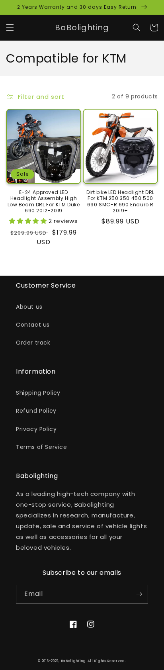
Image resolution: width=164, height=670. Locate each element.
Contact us (33, 325)
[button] (10, 27)
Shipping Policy (38, 393)
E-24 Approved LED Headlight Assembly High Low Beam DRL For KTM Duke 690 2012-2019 (44, 201)
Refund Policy (36, 411)
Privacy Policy (36, 429)
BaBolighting (73, 660)
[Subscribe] (139, 594)
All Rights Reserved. (107, 660)
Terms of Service (41, 447)
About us (29, 307)
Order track (33, 343)
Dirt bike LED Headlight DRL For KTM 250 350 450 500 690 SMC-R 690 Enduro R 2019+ (120, 201)
